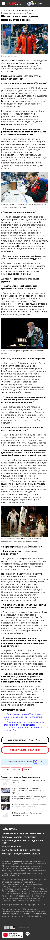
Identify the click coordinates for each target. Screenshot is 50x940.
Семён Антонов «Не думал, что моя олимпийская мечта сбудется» (24, 723)
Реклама (7, 837)
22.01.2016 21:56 (7, 10)
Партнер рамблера (24, 927)
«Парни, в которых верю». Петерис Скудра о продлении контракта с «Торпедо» (29, 798)
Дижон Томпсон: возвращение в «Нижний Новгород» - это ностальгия (29, 806)
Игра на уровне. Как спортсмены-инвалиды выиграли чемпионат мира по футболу (28, 791)
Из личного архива (10, 56)
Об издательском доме (15, 833)
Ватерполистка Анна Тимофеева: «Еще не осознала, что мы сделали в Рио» (23, 717)
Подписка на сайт (12, 846)
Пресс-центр (37, 833)
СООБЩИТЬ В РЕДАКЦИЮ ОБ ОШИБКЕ (21, 854)
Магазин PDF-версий (25, 837)
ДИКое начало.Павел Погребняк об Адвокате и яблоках (26, 814)
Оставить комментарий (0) (25, 750)
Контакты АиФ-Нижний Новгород (21, 850)
